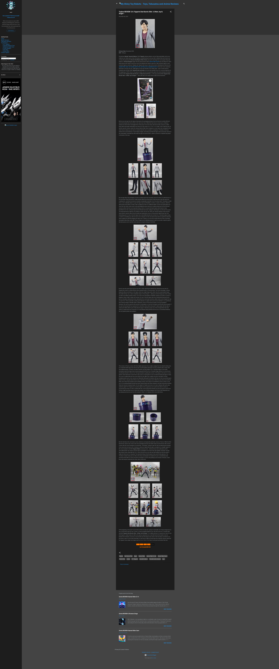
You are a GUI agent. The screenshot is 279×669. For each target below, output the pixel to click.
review (128, 559)
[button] (171, 12)
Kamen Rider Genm (162, 556)
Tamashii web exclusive (155, 559)
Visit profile (11, 30)
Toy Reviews (4, 43)
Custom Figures (5, 52)
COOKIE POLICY (155, 652)
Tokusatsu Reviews (6, 41)
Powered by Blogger (151, 655)
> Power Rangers (6, 48)
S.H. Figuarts (135, 559)
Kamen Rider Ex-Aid (154, 61)
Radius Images (153, 657)
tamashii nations (143, 559)
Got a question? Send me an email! (11, 15)
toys (163, 559)
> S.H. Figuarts (6, 44)
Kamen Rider (142, 556)
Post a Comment (124, 564)
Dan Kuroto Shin (128, 556)
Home (2, 38)
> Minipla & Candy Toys (8, 47)
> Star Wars (5, 49)
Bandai (121, 556)
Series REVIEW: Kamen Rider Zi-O (129, 596)
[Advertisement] (180, 30)
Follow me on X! (11, 17)
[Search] (184, 4)
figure (135, 556)
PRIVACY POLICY (146, 652)
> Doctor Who (5, 51)
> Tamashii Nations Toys (8, 45)
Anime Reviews (5, 40)
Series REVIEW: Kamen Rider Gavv (129, 630)
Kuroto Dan (122, 559)
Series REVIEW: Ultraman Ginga (128, 613)
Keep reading (168, 609)
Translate (12, 60)
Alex (11, 12)
